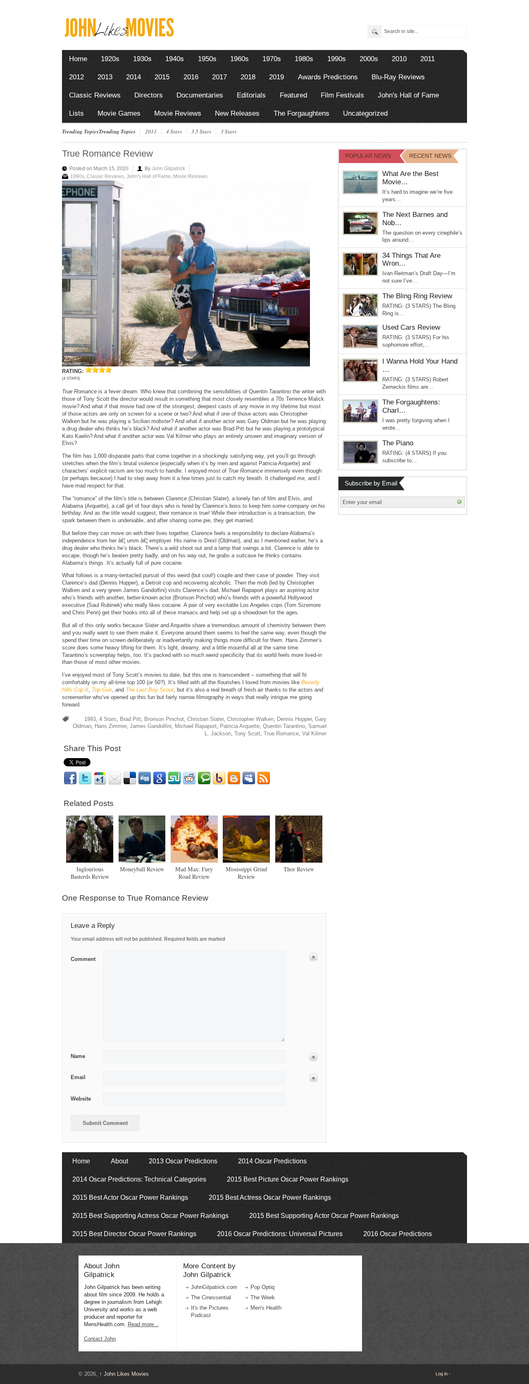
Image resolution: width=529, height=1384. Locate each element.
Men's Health (265, 1308)
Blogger (234, 778)
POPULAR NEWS (368, 155)
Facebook (70, 778)
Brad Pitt (130, 719)
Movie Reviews (177, 113)
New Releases (237, 113)
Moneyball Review (142, 869)
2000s (369, 59)
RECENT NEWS (430, 155)
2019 (276, 77)
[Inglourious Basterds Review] (89, 839)
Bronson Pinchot (164, 719)
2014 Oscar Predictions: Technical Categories (139, 1179)
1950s (207, 59)
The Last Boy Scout (150, 690)
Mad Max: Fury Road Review (194, 872)
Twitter (85, 778)
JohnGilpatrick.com (214, 1287)
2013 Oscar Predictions (183, 1161)
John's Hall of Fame (408, 95)
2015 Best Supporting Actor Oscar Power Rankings (324, 1215)
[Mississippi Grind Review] (246, 839)
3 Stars (228, 131)
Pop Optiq (262, 1287)
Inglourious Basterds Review (90, 872)
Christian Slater (205, 719)
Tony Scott (247, 733)
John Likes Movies (124, 1374)
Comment (83, 957)
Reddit (189, 778)
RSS (263, 778)
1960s (239, 59)
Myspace (248, 778)
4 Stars (174, 131)
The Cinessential (211, 1297)
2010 (399, 59)
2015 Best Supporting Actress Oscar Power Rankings (150, 1215)
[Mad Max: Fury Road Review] (194, 839)
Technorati (204, 778)
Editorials (251, 95)
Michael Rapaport (196, 726)
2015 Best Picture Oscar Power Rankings (287, 1179)
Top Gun (102, 690)
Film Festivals (342, 95)
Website (81, 1099)
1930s (142, 59)
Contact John (100, 1339)
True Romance (281, 733)
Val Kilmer (314, 733)
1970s (271, 59)
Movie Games (119, 113)
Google (159, 778)
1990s (336, 59)
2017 (219, 77)
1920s (110, 59)
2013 (105, 77)
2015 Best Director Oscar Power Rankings (134, 1233)
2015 (162, 77)
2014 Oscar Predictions (272, 1161)
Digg (144, 778)
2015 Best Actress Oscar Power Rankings (270, 1197)
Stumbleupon (174, 778)
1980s (304, 59)
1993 (90, 719)
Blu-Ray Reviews (398, 77)
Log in (442, 1373)
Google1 (100, 778)
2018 (248, 77)
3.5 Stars (201, 131)
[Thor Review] (298, 839)
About (119, 1161)
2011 (427, 59)
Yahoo (219, 778)
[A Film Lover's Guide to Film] (119, 34)
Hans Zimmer (110, 726)
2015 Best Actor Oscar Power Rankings (130, 1197)
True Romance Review (107, 153)
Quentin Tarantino (284, 726)
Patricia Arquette (240, 726)
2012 (76, 77)
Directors (148, 95)
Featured (293, 95)
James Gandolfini (151, 726)
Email (115, 778)
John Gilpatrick (168, 168)
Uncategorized (365, 113)
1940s (174, 59)
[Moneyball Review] (142, 839)
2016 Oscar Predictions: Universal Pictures (280, 1233)
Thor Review (299, 869)
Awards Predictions (328, 77)
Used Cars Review (411, 327)
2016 (190, 77)
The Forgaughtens (301, 113)
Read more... (143, 1324)
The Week (262, 1297)
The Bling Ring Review (417, 296)
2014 (133, 77)
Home (78, 59)
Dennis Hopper (294, 719)
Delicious (129, 778)
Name (78, 1056)
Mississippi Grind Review (246, 872)
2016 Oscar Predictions (397, 1233)
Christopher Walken (250, 719)
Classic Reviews (95, 95)
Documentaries (199, 95)
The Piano (397, 443)
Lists (76, 113)
